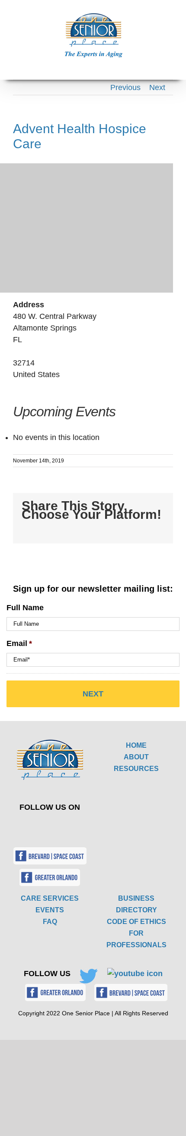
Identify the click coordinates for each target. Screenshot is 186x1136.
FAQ (50, 921)
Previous (125, 87)
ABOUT (136, 757)
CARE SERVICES (50, 898)
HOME (136, 745)
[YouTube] (64, 826)
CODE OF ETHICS (136, 921)
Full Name (25, 607)
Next (157, 87)
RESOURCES (136, 768)
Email (19, 643)
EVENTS (49, 910)
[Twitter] (43, 826)
